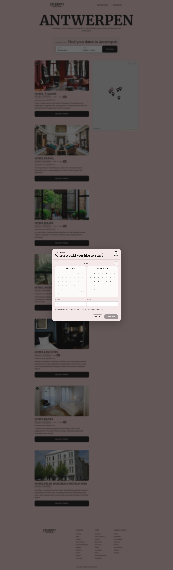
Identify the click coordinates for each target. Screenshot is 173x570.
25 (62, 289)
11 (62, 281)
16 (82, 281)
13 (70, 281)
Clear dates (97, 316)
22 (78, 285)
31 (58, 293)
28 (74, 289)
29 (78, 289)
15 (78, 281)
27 (70, 289)
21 (74, 285)
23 (82, 285)
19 (66, 285)
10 (58, 281)
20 (70, 285)
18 (62, 285)
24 (58, 289)
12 (66, 281)
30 (82, 289)
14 (74, 281)
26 (66, 289)
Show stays (111, 316)
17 (58, 285)
